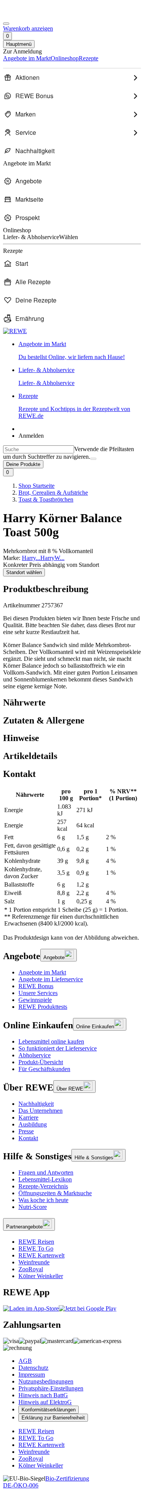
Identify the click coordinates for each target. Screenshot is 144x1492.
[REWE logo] (15, 331)
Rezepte (74, 406)
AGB (25, 1361)
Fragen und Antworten (45, 1172)
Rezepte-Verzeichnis (43, 1186)
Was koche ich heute (43, 1200)
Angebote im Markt (42, 972)
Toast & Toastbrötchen (45, 499)
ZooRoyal (30, 1269)
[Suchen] (93, 459)
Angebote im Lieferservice (50, 979)
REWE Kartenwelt (41, 1255)
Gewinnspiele (35, 1000)
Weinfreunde (34, 1262)
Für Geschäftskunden (44, 1069)
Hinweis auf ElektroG (45, 1402)
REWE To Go (35, 1248)
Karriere (28, 1117)
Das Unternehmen (40, 1110)
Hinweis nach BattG (43, 1395)
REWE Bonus (35, 986)
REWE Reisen (36, 1241)
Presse (26, 1131)
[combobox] (38, 449)
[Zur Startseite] (29, 14)
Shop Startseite (36, 485)
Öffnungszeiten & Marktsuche (55, 1193)
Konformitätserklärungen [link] (49, 1410)
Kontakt (28, 1138)
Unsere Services (38, 993)
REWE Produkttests (42, 1006)
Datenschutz (33, 1367)
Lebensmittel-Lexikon (45, 1179)
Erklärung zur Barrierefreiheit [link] (53, 1418)
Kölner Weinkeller (40, 1276)
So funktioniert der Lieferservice (57, 1048)
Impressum (31, 1374)
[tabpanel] (72, 857)
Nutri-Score (32, 1207)
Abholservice (34, 1055)
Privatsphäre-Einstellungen (50, 1388)
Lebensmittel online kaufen (51, 1041)
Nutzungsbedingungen (45, 1381)
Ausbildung (32, 1124)
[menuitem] (72, 77)
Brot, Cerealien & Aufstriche (53, 492)
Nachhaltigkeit (36, 1103)
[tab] (72, 702)
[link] (79, 351)
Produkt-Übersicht (40, 1062)
